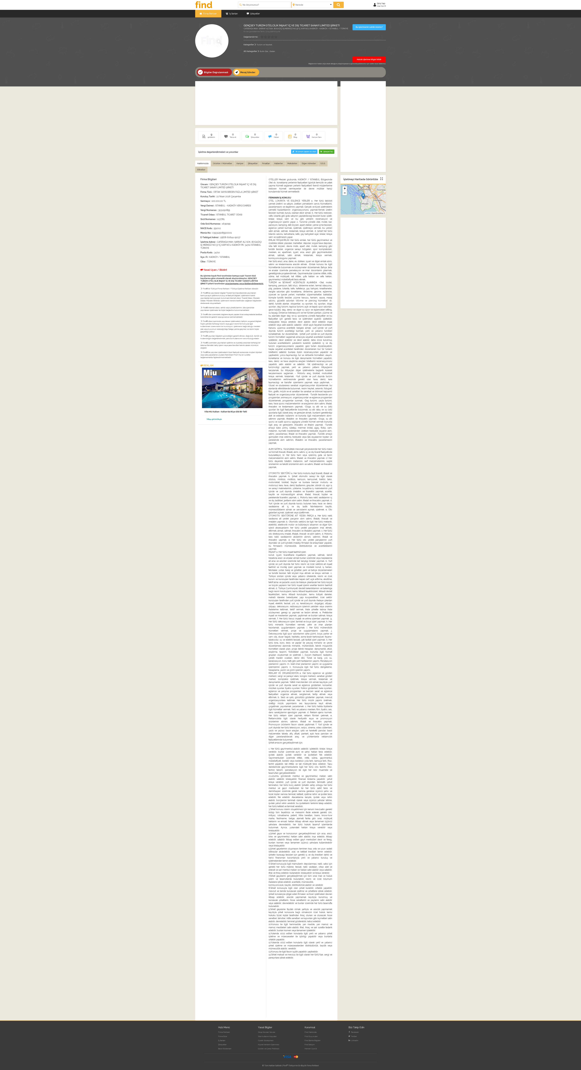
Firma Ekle (222, 1036)
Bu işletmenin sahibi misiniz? (369, 27)
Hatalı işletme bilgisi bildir (369, 59)
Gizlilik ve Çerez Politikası (268, 1049)
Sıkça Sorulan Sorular (266, 1032)
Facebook (355, 1032)
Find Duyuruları (311, 1036)
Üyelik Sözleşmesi (265, 1040)
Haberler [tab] (278, 163)
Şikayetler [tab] (253, 163)
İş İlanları (233, 13)
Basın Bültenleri (224, 1049)
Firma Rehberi (210, 13)
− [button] (345, 193)
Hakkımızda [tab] (202, 163)
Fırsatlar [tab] (266, 163)
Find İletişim (310, 1045)
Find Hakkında (311, 1032)
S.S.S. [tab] (322, 163)
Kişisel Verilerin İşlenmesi (268, 1045)
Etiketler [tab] (201, 169)
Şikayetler (255, 13)
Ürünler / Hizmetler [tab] (222, 163)
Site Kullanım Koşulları (267, 1036)
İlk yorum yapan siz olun (306, 152)
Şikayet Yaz (328, 152)
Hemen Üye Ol (311, 1049)
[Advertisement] (266, 103)
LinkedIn (354, 1040)
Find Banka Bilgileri (312, 1040)
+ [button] (345, 188)
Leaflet (367, 213)
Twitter (354, 1036)
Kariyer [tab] (240, 163)
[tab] (252, 137)
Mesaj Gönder (247, 72)
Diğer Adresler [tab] (309, 163)
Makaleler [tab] (292, 163)
